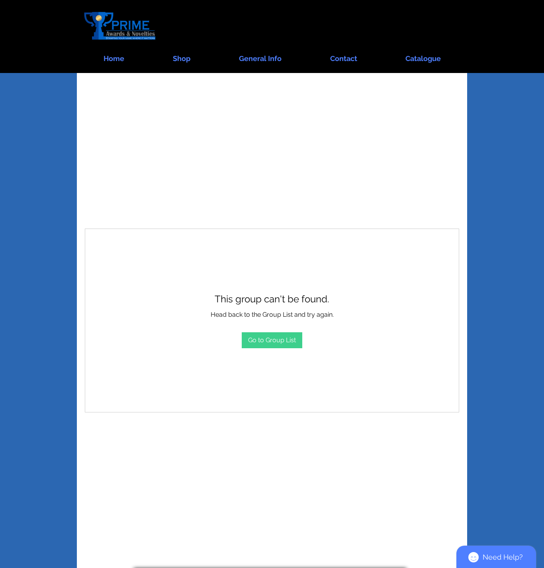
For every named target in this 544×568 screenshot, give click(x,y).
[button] (182, 55)
